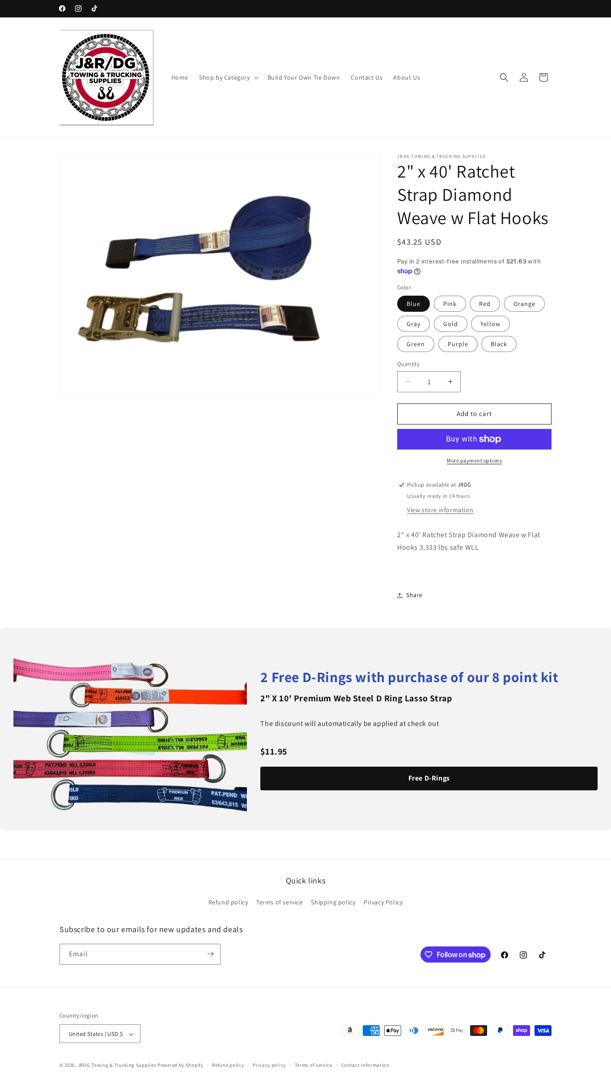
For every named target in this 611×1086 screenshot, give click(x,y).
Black (499, 344)
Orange (524, 304)
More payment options (474, 460)
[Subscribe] (210, 953)
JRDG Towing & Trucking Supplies (117, 1065)
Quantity (408, 364)
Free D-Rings (429, 778)
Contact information (365, 1065)
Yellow (490, 324)
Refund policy (228, 903)
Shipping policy (333, 903)
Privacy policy (269, 1065)
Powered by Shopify (180, 1065)
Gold (450, 324)
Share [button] (414, 595)
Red (485, 304)
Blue (413, 304)
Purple (458, 344)
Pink (450, 304)
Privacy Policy (383, 903)
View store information (440, 510)
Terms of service (279, 903)
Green (416, 344)
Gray (413, 324)
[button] (228, 77)
